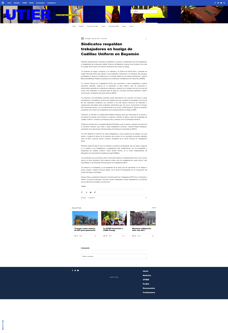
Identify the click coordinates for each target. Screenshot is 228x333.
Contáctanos (149, 292)
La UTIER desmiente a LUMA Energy (113, 229)
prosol (131, 26)
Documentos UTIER (92, 26)
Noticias (81, 26)
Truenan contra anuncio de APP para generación (84, 229)
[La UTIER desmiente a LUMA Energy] (114, 218)
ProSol (146, 284)
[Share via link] (95, 192)
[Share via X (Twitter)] (86, 192)
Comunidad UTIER (113, 26)
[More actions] (146, 38)
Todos (74, 26)
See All (154, 207)
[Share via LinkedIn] (90, 192)
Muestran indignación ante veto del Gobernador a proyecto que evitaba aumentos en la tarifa (142, 229)
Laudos (124, 26)
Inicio (145, 271)
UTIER (27, 15)
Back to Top (3, 325)
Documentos (149, 288)
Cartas (103, 26)
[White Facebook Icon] (72, 270)
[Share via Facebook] (82, 192)
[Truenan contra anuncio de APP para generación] (85, 218)
